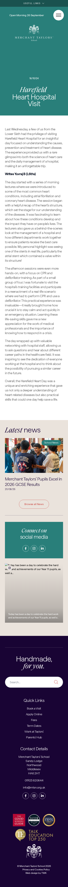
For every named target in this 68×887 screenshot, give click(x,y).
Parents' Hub (34, 737)
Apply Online (34, 714)
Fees (34, 720)
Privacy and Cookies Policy (36, 869)
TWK (44, 873)
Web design (31, 873)
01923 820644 (34, 780)
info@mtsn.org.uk (34, 787)
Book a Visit (34, 708)
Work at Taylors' (34, 731)
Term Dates (34, 725)
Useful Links (32, 3)
